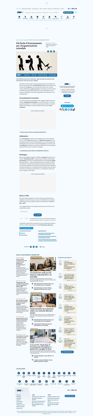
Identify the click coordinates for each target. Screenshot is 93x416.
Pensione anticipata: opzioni (39, 401)
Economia (27, 12)
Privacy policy (20, 401)
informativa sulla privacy (47, 225)
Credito (40, 8)
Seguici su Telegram (27, 228)
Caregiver (66, 305)
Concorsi (35, 329)
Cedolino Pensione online (54, 396)
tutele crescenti (35, 89)
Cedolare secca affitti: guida (39, 396)
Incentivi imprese (35, 8)
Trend (17, 8)
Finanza (33, 12)
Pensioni (62, 8)
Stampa (26, 75)
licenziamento (25, 139)
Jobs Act (30, 87)
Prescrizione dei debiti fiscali (53, 405)
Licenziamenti (24, 235)
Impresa (39, 12)
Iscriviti (67, 95)
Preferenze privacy (21, 404)
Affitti (65, 284)
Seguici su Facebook (68, 105)
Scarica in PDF (42, 75)
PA (50, 12)
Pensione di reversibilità (69, 328)
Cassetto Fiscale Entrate (38, 402)
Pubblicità (19, 396)
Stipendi (44, 8)
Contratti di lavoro (56, 8)
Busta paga (49, 8)
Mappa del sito (20, 408)
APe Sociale (66, 261)
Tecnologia (55, 12)
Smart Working (20, 257)
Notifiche (51, 75)
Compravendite (67, 316)
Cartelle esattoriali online (54, 398)
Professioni (45, 12)
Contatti (18, 400)
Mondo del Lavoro (37, 257)
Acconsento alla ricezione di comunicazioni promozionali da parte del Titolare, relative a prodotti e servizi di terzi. (43, 219)
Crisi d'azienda (20, 316)
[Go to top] (80, 412)
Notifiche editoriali (20, 406)
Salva (33, 75)
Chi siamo (19, 395)
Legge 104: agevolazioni (54, 402)
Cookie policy (19, 403)
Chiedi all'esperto (68, 351)
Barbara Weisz (72, 270)
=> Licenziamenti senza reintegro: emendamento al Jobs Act (34, 150)
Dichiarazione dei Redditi (26, 8)
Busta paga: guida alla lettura (53, 400)
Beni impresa (66, 338)
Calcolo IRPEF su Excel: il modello (38, 405)
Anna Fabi (73, 290)
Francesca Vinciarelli (51, 43)
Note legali (19, 398)
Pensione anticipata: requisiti (37, 399)
